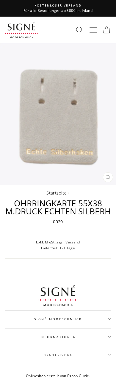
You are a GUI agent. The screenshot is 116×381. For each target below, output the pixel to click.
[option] (58, 8)
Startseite (56, 193)
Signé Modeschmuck (58, 319)
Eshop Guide (78, 375)
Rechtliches (58, 355)
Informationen (58, 337)
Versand (72, 242)
